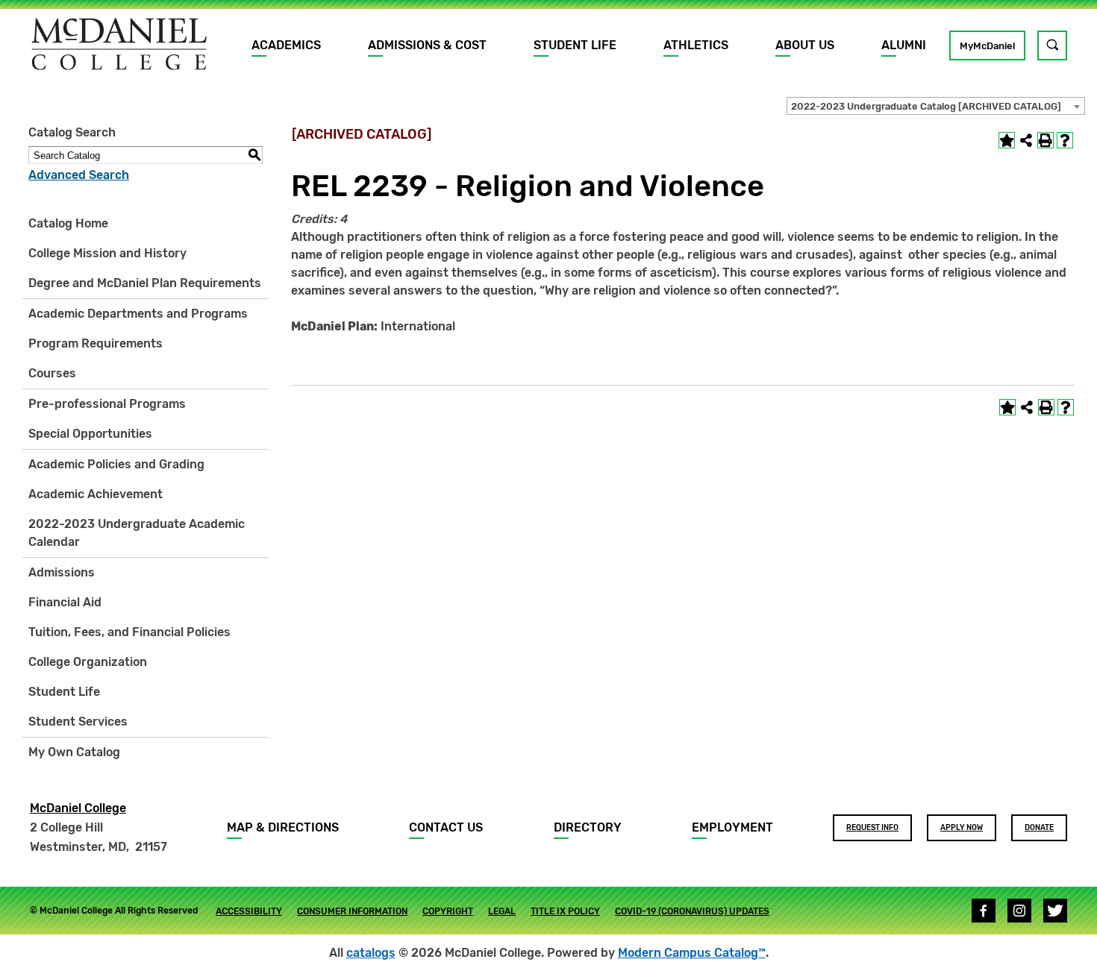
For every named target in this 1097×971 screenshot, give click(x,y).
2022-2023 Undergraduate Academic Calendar (136, 533)
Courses (52, 373)
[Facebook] (984, 911)
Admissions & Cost (427, 45)
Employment (732, 827)
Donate (1039, 827)
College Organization (87, 662)
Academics (286, 45)
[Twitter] (1055, 911)
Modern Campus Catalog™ (692, 953)
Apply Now (961, 827)
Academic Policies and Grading (116, 464)
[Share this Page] (1026, 140)
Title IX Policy (565, 911)
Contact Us (446, 827)
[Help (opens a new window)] (1065, 140)
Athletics (695, 45)
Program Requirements (95, 343)
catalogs (371, 953)
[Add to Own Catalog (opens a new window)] (1006, 140)
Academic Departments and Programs (138, 314)
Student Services (78, 721)
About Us (804, 45)
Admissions (61, 572)
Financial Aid (64, 602)
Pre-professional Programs (107, 404)
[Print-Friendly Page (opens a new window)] (1045, 140)
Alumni (903, 45)
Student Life (575, 45)
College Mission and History (107, 253)
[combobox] (936, 106)
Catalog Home (68, 223)
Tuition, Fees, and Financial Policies (129, 632)
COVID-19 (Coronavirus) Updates (692, 911)
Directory (588, 827)
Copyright (447, 911)
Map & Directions (283, 827)
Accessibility (249, 911)
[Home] (119, 44)
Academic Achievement (95, 494)
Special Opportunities (90, 434)
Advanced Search (78, 175)
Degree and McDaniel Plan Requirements (144, 283)
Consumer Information (352, 911)
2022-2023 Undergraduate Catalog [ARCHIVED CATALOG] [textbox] (926, 106)
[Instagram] (1019, 911)
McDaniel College (78, 808)
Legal (502, 911)
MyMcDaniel (987, 45)
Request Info (872, 827)
